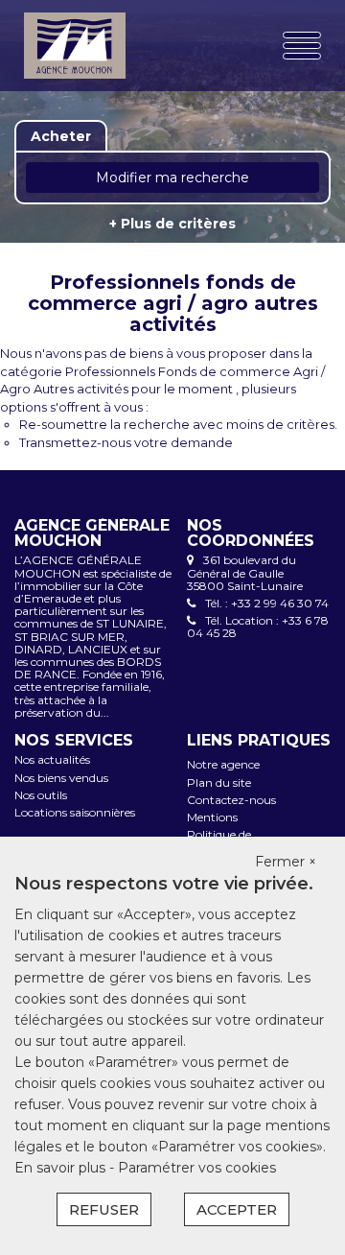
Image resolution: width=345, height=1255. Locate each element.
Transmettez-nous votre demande (126, 442)
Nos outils (40, 795)
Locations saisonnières (74, 812)
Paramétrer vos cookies (197, 1167)
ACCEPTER (236, 1209)
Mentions (212, 817)
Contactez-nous (231, 800)
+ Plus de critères (172, 223)
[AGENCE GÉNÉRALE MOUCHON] (75, 46)
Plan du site (219, 782)
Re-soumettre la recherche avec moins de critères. (178, 424)
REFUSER (104, 1209)
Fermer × (285, 861)
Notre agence (223, 764)
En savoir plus (61, 1167)
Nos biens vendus (61, 777)
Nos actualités (52, 759)
